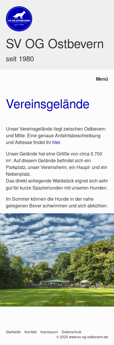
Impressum (49, 331)
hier (56, 142)
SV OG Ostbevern (55, 43)
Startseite (13, 331)
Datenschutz (72, 331)
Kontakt (31, 331)
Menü (102, 78)
